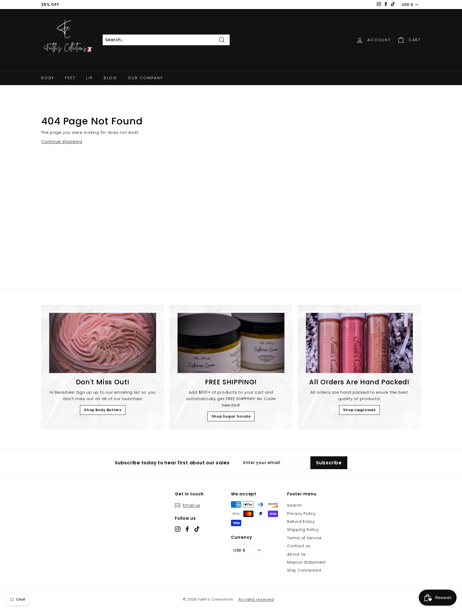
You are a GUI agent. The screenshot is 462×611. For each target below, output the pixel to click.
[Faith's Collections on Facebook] (187, 529)
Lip (89, 78)
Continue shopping (61, 141)
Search (294, 505)
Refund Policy (301, 521)
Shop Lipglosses (359, 409)
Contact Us (299, 546)
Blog (110, 78)
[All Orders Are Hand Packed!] (359, 343)
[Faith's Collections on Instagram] (177, 529)
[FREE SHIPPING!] (231, 343)
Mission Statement (306, 562)
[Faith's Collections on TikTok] (197, 529)
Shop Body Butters (102, 409)
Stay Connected (304, 570)
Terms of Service (304, 538)
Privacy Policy (301, 513)
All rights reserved (256, 599)
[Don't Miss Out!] (102, 343)
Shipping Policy (303, 529)
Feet (70, 78)
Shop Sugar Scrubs (231, 416)
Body (47, 78)
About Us (296, 554)
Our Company (145, 78)
